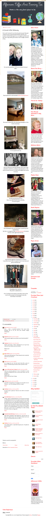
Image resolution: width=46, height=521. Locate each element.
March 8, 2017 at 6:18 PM (11, 361)
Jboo (5, 327)
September (36, 324)
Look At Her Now (36, 339)
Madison (6, 423)
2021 (33, 309)
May (35, 332)
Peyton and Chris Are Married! (38, 411)
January (35, 376)
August (35, 326)
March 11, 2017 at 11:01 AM (20, 414)
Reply (5, 333)
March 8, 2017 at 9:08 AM (14, 353)
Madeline (6, 389)
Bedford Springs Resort (23, 95)
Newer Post (5, 445)
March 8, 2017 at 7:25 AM (11, 327)
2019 (33, 313)
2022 (33, 307)
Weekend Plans (36, 337)
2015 (33, 380)
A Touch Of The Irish (37, 361)
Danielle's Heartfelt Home (9, 414)
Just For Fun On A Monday (39, 416)
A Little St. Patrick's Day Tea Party (38, 359)
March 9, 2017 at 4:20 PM (13, 381)
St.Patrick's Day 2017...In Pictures (37, 352)
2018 (33, 315)
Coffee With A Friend (38, 425)
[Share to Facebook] (14, 319)
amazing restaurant (19, 231)
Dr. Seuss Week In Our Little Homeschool (37, 367)
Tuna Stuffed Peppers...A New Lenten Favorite (37, 349)
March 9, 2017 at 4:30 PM (13, 389)
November (36, 320)
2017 (33, 317)
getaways (12, 320)
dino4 (30, 515)
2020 (33, 311)
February (35, 374)
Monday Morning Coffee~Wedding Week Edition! (39, 430)
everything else (7, 320)
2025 (33, 302)
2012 (33, 386)
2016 (33, 378)
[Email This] (12, 319)
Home (16, 445)
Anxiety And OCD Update (39, 452)
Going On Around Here (39, 420)
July (34, 328)
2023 (33, 306)
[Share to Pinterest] (15, 319)
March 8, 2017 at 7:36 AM (13, 336)
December (36, 319)
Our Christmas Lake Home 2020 (38, 443)
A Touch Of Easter (37, 341)
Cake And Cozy (38, 446)
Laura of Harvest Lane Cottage (10, 369)
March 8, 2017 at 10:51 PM (22, 369)
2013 (33, 384)
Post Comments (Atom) (12, 447)
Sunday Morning (36, 355)
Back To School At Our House (38, 434)
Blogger (38, 515)
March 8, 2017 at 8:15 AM (14, 343)
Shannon (6, 336)
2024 (33, 304)
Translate (39, 292)
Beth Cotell (6, 353)
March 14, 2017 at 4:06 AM (13, 423)
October (35, 322)
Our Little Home (7, 397)
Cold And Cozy (38, 438)
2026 (33, 300)
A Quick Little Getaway (38, 365)
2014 (33, 382)
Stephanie (6, 343)
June (35, 330)
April (35, 334)
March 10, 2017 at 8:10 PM (16, 397)
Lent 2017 (35, 371)
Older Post (27, 445)
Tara (5, 361)
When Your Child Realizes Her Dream (37, 345)
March (35, 336)
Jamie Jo (6, 381)
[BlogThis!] (13, 319)
